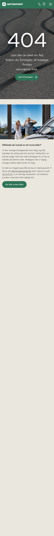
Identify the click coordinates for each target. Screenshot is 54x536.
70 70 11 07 (7, 174)
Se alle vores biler (14, 184)
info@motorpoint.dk (21, 171)
